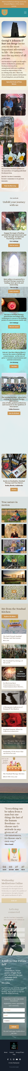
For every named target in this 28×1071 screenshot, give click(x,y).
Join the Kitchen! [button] (14, 413)
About (5, 1052)
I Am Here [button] (14, 366)
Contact (11, 1052)
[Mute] (22, 521)
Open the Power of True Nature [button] (14, 83)
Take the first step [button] (10, 186)
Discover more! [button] (14, 326)
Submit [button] (14, 946)
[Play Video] (2, 521)
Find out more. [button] (14, 245)
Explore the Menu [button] (10, 616)
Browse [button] (14, 489)
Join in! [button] (14, 896)
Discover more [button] (14, 450)
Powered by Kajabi (14, 1067)
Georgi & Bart (20, 1052)
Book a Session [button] (14, 291)
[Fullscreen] (25, 521)
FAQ (14, 1054)
